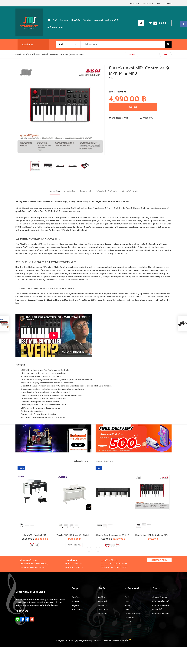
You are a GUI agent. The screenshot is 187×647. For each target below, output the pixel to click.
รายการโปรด (148, 3)
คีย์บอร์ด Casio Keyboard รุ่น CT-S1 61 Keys (115, 535)
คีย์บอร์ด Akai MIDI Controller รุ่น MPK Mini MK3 (156, 535)
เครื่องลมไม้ (129, 617)
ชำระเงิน (169, 3)
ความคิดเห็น (69, 191)
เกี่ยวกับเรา (76, 597)
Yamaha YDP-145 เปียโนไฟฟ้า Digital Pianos (76, 535)
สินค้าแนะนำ (102, 605)
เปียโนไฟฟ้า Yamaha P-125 (35, 535)
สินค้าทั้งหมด (27, 44)
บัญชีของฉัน (134, 3)
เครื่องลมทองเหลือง (133, 613)
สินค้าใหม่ (101, 597)
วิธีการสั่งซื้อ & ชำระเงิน (106, 191)
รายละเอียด (55, 191)
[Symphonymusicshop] (29, 35)
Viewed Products (104, 461)
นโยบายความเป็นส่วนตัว (161, 601)
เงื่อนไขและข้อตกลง (159, 597)
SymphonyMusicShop (83, 640)
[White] (37, 545)
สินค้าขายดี (102, 601)
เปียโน (127, 609)
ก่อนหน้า (132, 54)
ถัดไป (165, 54)
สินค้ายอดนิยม (103, 613)
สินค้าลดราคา (103, 609)
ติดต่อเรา (75, 601)
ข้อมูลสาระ (75, 605)
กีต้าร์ (127, 597)
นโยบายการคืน (85, 191)
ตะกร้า (158, 3)
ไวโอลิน (128, 622)
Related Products (83, 461)
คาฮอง (127, 605)
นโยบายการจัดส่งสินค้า (160, 613)
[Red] (118, 545)
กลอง (127, 601)
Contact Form (159, 560)
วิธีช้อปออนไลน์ (77, 609)
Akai (111, 77)
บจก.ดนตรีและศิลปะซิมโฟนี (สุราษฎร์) (34, 563)
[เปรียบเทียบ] (49, 475)
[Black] (32, 545)
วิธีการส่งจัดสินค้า (130, 191)
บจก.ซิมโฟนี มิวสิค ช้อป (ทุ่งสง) (32, 567)
